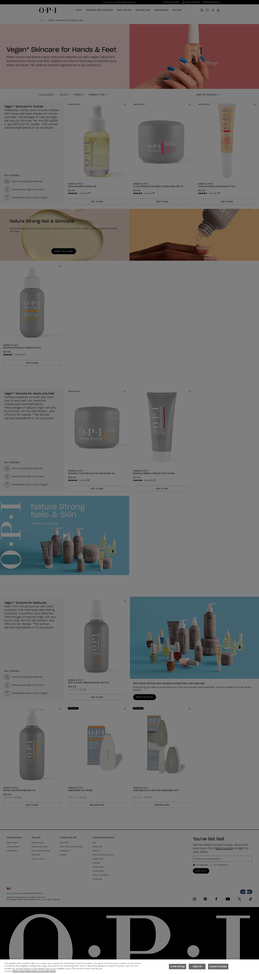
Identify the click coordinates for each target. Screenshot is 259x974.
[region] (129, 966)
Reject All (197, 966)
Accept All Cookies (218, 966)
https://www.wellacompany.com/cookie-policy (34, 971)
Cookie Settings (177, 966)
